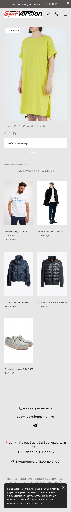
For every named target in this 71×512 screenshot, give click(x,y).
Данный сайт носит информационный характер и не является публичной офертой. (35, 482)
